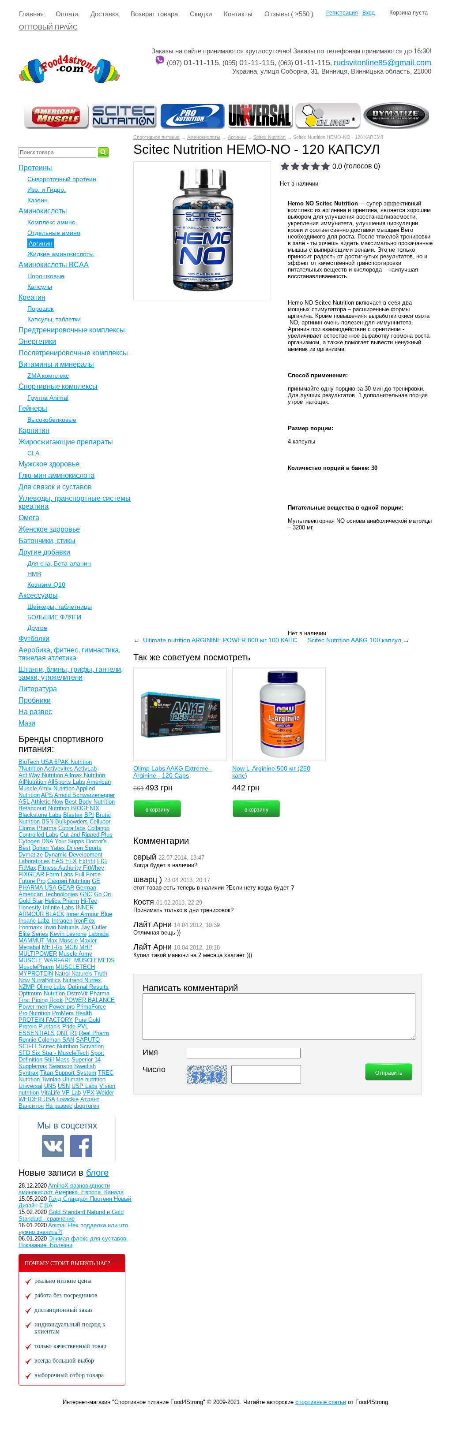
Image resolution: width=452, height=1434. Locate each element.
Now (24, 980)
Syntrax (28, 1072)
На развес (35, 711)
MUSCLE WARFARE (45, 960)
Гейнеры (33, 408)
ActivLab (85, 768)
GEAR (66, 887)
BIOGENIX (85, 808)
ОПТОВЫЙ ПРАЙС (48, 27)
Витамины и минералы (56, 364)
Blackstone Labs (40, 815)
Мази (27, 723)
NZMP (27, 986)
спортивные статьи (320, 1402)
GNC (86, 894)
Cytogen (30, 841)
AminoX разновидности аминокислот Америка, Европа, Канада (71, 1189)
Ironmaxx (30, 927)
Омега (29, 517)
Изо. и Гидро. (46, 189)
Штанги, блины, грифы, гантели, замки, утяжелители (71, 673)
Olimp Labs (51, 986)
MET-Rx (52, 947)
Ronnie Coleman (40, 1039)
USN (64, 1086)
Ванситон (31, 1106)
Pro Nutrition (34, 1013)
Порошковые (45, 275)
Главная (31, 14)
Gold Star (31, 901)
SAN (68, 1039)
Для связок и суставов (55, 487)
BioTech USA (36, 762)
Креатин (32, 297)
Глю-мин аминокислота (56, 475)
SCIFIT (28, 1046)
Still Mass (57, 1059)
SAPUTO (88, 1039)
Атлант (89, 1099)
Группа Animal (47, 397)
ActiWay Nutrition (41, 775)
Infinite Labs (58, 907)
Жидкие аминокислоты (60, 253)
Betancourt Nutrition (44, 808)
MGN (71, 947)
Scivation (92, 1046)
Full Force (88, 874)
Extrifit (87, 861)
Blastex (73, 815)
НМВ (34, 573)
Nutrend (73, 980)
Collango (98, 828)
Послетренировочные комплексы (73, 353)
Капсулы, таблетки (54, 319)
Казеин (37, 200)
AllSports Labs (66, 781)
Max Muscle (62, 940)
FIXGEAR (31, 874)
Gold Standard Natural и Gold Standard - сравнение (71, 1215)
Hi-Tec (89, 901)
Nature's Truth (89, 973)
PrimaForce (91, 1006)
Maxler (88, 940)
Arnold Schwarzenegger (84, 795)
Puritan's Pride (56, 1026)
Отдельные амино (53, 232)
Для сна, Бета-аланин (59, 563)
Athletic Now (47, 801)
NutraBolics (46, 980)
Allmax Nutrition (84, 775)
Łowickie (67, 1099)
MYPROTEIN (36, 973)
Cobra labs (72, 828)
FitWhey (93, 867)
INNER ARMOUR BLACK (56, 910)
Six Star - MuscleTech (60, 1053)
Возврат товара (154, 14)
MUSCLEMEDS (94, 960)
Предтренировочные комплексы (72, 330)
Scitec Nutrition (269, 137)
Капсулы (39, 286)
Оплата (67, 14)
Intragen (62, 920)
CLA (33, 453)
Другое (37, 627)
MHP (85, 947)
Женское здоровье (49, 529)
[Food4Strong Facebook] (81, 1146)
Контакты (238, 14)
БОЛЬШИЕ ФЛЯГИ (54, 617)
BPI (89, 815)
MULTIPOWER (38, 953)
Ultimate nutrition (83, 1079)
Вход (368, 13)
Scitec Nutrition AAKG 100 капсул (354, 640)
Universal (30, 1086)
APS (47, 795)
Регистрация (342, 13)
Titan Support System (68, 1072)
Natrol (63, 973)
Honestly (30, 907)
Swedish (85, 1066)
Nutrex (92, 980)
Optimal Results (88, 986)
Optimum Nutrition (42, 993)
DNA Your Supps (63, 841)
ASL (24, 801)
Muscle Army (75, 953)
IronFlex (84, 920)
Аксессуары (38, 595)
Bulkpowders (71, 821)
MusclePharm (36, 967)
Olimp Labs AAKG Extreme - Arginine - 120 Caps (172, 772)
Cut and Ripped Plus (86, 834)
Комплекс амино (51, 222)
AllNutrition (32, 781)
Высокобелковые (51, 419)
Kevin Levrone (68, 934)
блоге (97, 1172)
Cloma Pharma (37, 828)
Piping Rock (47, 1000)
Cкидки (201, 14)
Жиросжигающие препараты (66, 442)
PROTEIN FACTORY (46, 1020)
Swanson (60, 1066)
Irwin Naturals (61, 927)
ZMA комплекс (48, 375)
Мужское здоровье (49, 464)
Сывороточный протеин (61, 179)
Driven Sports (84, 848)
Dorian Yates (49, 848)
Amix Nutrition (56, 788)
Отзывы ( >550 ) (288, 14)
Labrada (98, 934)
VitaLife (51, 1092)
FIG (102, 861)
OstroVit (77, 993)
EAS (58, 861)
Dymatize (31, 854)
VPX (88, 1092)
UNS (50, 1086)
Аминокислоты (203, 137)
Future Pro (32, 881)
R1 (73, 1033)
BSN (47, 821)
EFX (71, 861)
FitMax (27, 867)
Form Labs (59, 874)
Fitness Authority (60, 867)
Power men (33, 1006)
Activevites (59, 768)
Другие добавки (44, 552)
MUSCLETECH (75, 967)
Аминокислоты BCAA (54, 264)
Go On (102, 894)
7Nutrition (31, 768)
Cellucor (100, 821)
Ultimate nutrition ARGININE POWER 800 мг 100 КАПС (219, 640)
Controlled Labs (38, 834)
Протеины (35, 167)
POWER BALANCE (89, 1000)
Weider (105, 1092)
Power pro (62, 1006)
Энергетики (37, 341)
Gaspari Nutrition (68, 881)
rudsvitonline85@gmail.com (382, 62)
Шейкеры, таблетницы (59, 606)
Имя (150, 1052)
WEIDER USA (37, 1099)
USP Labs (85, 1086)
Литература (38, 689)
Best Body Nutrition (90, 801)
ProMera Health (72, 1013)
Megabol (29, 947)
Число (154, 1069)
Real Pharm (94, 1033)
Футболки (34, 638)
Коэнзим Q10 (46, 584)
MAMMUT (32, 940)
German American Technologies (57, 891)
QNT (62, 1033)
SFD (25, 1053)
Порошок (40, 308)
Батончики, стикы (47, 540)
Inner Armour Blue (89, 914)
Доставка (104, 14)
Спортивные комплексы (58, 386)
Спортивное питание (156, 137)
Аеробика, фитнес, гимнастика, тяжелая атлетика (70, 654)
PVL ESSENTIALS (53, 1029)
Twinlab (50, 1079)
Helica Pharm (62, 901)
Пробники (35, 700)
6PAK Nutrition (73, 762)
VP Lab (71, 1092)
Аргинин (237, 137)
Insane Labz (34, 920)
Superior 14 (86, 1059)
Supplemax (33, 1066)
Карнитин (34, 430)
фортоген (86, 1106)
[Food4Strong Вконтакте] (53, 1146)
